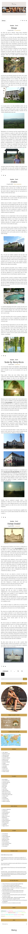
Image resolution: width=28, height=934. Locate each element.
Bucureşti (16, 911)
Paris (2, 912)
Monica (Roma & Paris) (6, 793)
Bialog (14, 930)
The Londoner (4, 846)
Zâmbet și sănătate (6, 801)
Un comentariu (17, 30)
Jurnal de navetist (5, 764)
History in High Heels (6, 836)
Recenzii (24, 912)
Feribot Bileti (3, 857)
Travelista (4, 824)
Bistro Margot (5, 779)
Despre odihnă (10, 854)
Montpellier (16, 914)
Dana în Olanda (5, 783)
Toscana (7, 911)
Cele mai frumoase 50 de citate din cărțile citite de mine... (13, 890)
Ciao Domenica (5, 835)
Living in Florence (5, 837)
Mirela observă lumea (6, 791)
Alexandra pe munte (6, 753)
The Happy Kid (5, 823)
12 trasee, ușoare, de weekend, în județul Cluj (10, 885)
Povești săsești (5, 795)
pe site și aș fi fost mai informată (11, 471)
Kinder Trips (4, 814)
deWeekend (3, 911)
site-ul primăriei (19, 548)
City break (20, 914)
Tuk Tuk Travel (5, 768)
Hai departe (4, 810)
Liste (14, 911)
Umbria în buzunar (5, 770)
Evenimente (20, 911)
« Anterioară (5, 671)
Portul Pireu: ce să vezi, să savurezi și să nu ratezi (11, 902)
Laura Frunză (4, 789)
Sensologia (4, 797)
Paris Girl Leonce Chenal (6, 843)
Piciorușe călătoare (5, 820)
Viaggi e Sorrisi (5, 825)
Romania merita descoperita (15, 916)
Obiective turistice (11, 912)
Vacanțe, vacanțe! (5, 771)
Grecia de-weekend (6, 761)
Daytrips (24, 911)
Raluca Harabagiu (5, 844)
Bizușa (14, 28)
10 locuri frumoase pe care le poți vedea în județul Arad (12, 883)
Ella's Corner (4, 786)
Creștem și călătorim (6, 809)
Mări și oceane (7, 916)
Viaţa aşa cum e (9, 914)
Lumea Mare (4, 766)
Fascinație (4, 787)
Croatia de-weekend (6, 757)
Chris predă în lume (5, 780)
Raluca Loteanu (5, 821)
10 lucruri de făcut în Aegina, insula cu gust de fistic (12, 886)
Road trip (11, 911)
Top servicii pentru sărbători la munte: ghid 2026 (10, 863)
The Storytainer (5, 798)
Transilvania (5, 912)
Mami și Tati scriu (5, 816)
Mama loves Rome (5, 839)
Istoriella (4, 763)
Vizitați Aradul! (14, 524)
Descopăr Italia (5, 760)
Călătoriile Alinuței (5, 755)
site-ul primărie (8, 402)
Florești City (20, 912)
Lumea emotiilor (5, 790)
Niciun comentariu (17, 184)
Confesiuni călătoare (6, 782)
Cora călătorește (5, 756)
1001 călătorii (5, 752)
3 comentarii (17, 526)
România (12, 25)
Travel (16, 25)
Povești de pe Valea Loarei (7, 794)
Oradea (14, 182)
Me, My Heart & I (5, 840)
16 (22, 671)
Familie (17, 912)
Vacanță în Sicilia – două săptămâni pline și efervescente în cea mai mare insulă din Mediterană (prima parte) (14, 874)
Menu (4, 20)
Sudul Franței (3, 914)
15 (18, 671)
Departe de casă (5, 759)
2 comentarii (17, 364)
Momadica (4, 817)
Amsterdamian (5, 833)
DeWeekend (4, 785)
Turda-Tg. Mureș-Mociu (14, 362)
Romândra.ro (4, 767)
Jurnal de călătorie (5, 812)
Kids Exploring (5, 813)
